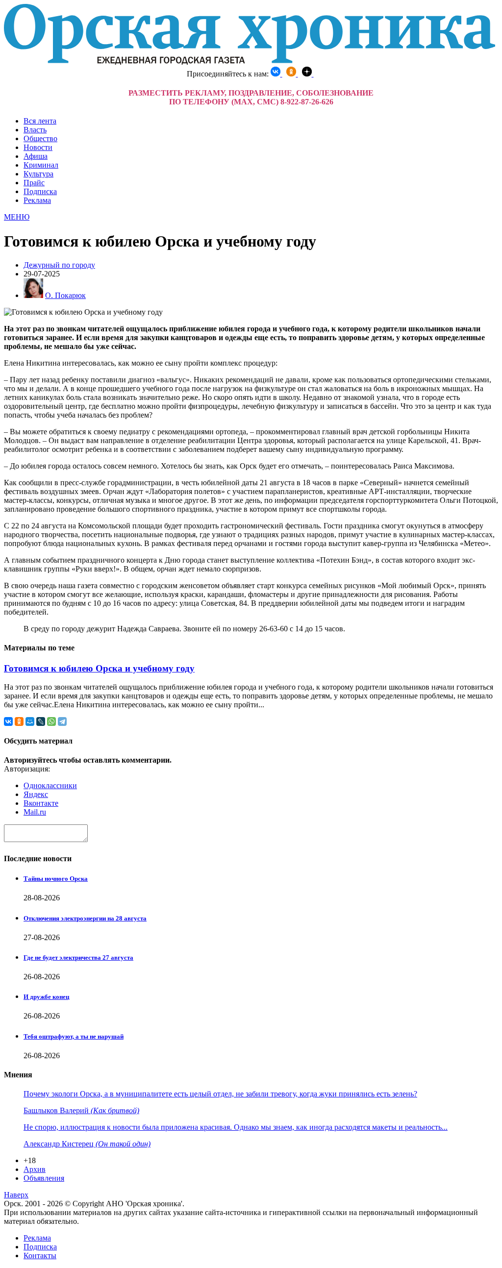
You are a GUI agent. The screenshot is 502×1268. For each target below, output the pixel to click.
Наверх (16, 1195)
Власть (35, 129)
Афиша (36, 156)
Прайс (34, 182)
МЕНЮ (16, 217)
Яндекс (36, 794)
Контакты (40, 1255)
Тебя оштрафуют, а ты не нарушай (74, 1036)
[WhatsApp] (51, 721)
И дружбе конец (46, 996)
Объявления (44, 1178)
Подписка (40, 191)
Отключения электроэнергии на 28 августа (85, 918)
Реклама (37, 200)
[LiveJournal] (40, 721)
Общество (40, 138)
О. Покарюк (65, 295)
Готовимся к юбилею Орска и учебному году (99, 668)
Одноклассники (50, 785)
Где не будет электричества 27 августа (78, 957)
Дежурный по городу (59, 265)
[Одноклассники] (19, 721)
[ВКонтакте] (8, 721)
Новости (38, 147)
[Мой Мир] (29, 721)
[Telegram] (62, 721)
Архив (35, 1169)
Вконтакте (41, 803)
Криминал (41, 165)
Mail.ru (35, 812)
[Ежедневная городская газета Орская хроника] (249, 62)
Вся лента (40, 121)
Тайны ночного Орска (56, 878)
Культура (38, 174)
